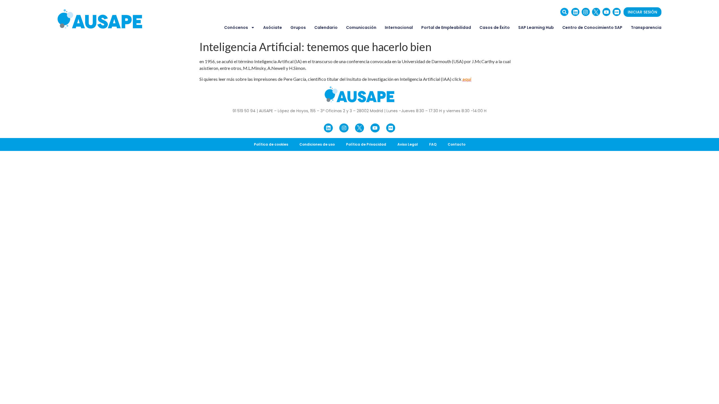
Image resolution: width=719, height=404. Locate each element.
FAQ (432, 144)
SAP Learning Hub (536, 27)
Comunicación (361, 27)
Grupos (298, 27)
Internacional (399, 27)
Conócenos (236, 27)
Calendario (326, 27)
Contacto (456, 144)
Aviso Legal (407, 144)
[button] (564, 12)
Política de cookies (271, 144)
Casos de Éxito (494, 27)
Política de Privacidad (366, 144)
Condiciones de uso (317, 144)
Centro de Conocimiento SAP (592, 27)
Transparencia (646, 27)
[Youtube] (606, 12)
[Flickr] (617, 12)
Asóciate (272, 27)
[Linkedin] (575, 12)
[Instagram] (586, 12)
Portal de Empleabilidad (446, 27)
